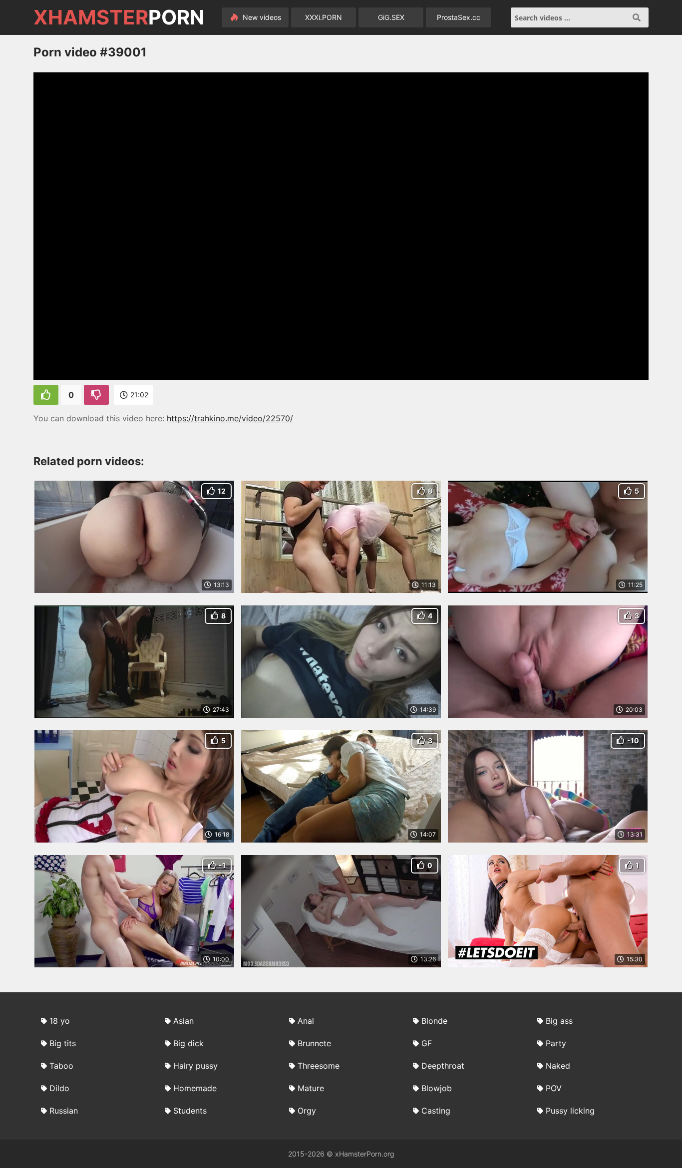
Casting (435, 1111)
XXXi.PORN (323, 17)
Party (556, 1043)
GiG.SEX (391, 17)
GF (426, 1043)
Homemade (195, 1088)
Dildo (59, 1088)
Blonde (434, 1021)
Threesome (319, 1066)
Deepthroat (442, 1066)
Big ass (559, 1021)
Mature (311, 1088)
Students (190, 1111)
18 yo (59, 1021)
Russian (63, 1111)
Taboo (61, 1066)
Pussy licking (570, 1111)
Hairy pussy (195, 1066)
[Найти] (637, 17)
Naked (558, 1066)
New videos (261, 17)
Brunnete (314, 1043)
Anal (306, 1021)
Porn (118, 17)
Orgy (307, 1111)
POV (554, 1088)
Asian (183, 1021)
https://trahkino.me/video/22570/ (230, 418)
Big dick (188, 1043)
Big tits (62, 1043)
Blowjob (436, 1088)
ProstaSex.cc (458, 17)
